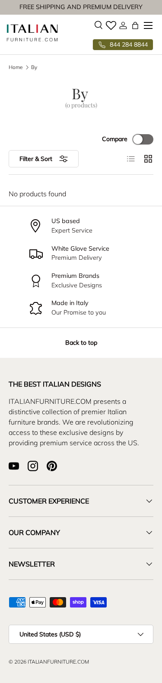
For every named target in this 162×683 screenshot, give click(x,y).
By (34, 67)
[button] (135, 25)
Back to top (81, 342)
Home (16, 67)
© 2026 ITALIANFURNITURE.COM (49, 661)
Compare (114, 139)
